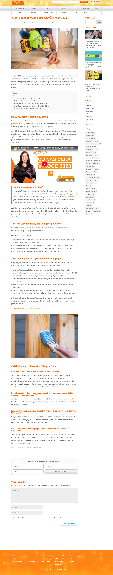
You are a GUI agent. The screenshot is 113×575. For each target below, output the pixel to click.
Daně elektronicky (90, 138)
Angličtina (88, 100)
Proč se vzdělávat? (90, 177)
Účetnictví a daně (47, 22)
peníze (96, 169)
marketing (96, 155)
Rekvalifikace (89, 186)
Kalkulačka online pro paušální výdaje (27, 308)
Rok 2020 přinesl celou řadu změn (28, 98)
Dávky (96, 141)
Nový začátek (96, 160)
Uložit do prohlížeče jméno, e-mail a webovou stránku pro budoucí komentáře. (40, 518)
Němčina (87, 103)
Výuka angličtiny (90, 208)
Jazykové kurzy (86, 10)
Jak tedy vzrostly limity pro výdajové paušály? (32, 103)
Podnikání (88, 113)
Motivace (88, 158)
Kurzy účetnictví (34, 10)
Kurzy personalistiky (48, 10)
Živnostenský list (96, 211)
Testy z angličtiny (46, 558)
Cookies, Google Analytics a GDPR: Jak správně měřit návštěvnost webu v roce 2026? (93, 86)
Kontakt (97, 8)
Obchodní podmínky (33, 561)
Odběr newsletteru (18, 561)
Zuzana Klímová (19, 22)
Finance (88, 144)
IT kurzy (75, 10)
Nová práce (89, 160)
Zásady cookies (32, 558)
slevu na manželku (67, 399)
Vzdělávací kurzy (90, 202)
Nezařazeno (88, 105)
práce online (89, 180)
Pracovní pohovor (90, 174)
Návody (88, 163)
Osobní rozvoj (89, 169)
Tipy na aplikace (90, 197)
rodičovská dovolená (91, 188)
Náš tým (15, 558)
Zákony (97, 208)
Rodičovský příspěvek (91, 191)
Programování (89, 119)
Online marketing (90, 108)
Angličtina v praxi (90, 135)
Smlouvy (88, 194)
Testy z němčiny (45, 561)
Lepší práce (89, 155)
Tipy (93, 194)
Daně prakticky (89, 141)
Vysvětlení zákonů (90, 200)
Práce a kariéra (37, 22)
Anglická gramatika (90, 132)
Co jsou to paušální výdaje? (25, 101)
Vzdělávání (88, 124)
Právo (95, 180)
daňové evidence (66, 194)
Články (72, 558)
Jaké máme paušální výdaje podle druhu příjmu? (33, 106)
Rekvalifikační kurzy (19, 10)
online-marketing (96, 163)
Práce (98, 177)
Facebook (60, 558)
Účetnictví (88, 211)
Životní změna (89, 214)
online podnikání (90, 166)
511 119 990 (96, 1)
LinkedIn (59, 564)
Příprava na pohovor (91, 183)
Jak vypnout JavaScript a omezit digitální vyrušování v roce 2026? (93, 65)
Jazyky (97, 149)
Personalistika (89, 111)
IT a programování (96, 144)
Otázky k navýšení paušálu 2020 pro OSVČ (31, 109)
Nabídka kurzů (95, 158)
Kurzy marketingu (63, 10)
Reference (88, 558)
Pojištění (95, 172)
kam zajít (88, 152)
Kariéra (94, 152)
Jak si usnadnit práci (91, 146)
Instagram (60, 561)
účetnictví (22, 265)
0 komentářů (56, 22)
